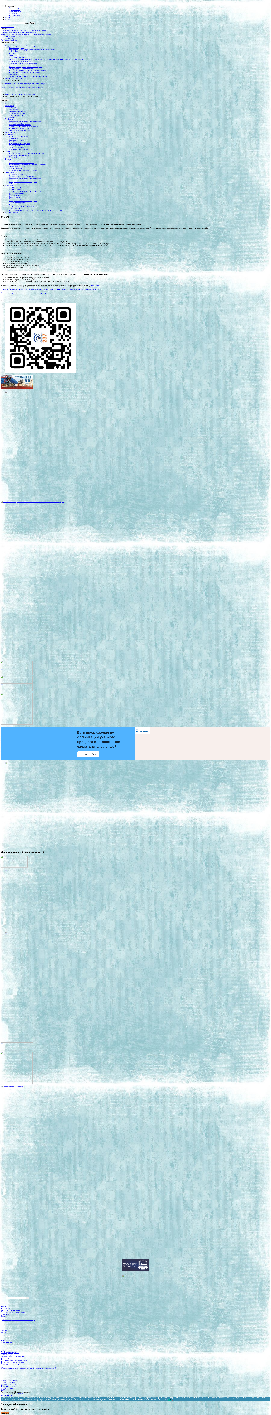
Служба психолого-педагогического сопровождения (28, 142)
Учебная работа (10, 119)
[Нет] (172, 1400)
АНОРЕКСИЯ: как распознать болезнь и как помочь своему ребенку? (26, 34)
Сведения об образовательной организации (21, 46)
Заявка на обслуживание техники (21, 163)
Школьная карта (15, 195)
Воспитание (9, 134)
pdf (91, 286)
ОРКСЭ (12, 204)
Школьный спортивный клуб (19, 155)
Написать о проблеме (88, 754)
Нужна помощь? (15, 146)
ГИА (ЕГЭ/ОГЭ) (9, 1386)
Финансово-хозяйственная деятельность (23, 63)
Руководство (13, 55)
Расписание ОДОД (9, 1384)
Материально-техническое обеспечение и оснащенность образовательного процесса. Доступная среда (46, 59)
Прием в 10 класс (15, 189)
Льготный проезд (15, 208)
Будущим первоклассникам (12, 1351)
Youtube (3, 1332)
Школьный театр (15, 157)
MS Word (95, 286)
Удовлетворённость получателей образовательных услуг (29, 76)
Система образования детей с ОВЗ (21, 128)
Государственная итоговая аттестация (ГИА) (25, 121)
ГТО (11, 184)
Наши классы (14, 108)
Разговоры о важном (16, 140)
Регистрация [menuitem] (9, 19)
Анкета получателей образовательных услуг (18, 1320)
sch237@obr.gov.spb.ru (27, 94)
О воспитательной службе (18, 136)
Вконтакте (4, 1330)
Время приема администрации (14, 1312)
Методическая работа (17, 166)
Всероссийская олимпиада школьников (23, 127)
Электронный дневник (17, 199)
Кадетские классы (11, 212)
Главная (8, 104)
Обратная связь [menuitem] (14, 15)
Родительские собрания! (9, 40)
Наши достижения (16, 115)
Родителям (9, 185)
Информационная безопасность (14, 1356)
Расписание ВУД (8, 1382)
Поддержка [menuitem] (13, 13)
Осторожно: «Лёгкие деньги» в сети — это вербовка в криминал (24, 30)
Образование (14, 53)
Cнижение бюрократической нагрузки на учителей (27, 165)
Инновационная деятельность (20, 123)
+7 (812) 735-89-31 (11, 94)
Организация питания (17, 193)
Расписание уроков (16, 174)
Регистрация (7, 1342)
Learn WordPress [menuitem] (15, 12)
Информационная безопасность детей (23, 170)
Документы (13, 51)
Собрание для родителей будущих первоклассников (19, 32)
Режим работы (14, 197)
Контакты (6, 1308)
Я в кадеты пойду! (7, 38)
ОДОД (7, 151)
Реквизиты (13, 74)
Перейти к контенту (8, 27)
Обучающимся (10, 172)
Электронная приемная (17, 203)
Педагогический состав (17, 57)
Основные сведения (16, 48)
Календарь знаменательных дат (20, 149)
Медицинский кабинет (17, 111)
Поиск (27, 23)
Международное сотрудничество (21, 69)
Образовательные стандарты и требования (24, 72)
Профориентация (11, 132)
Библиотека (13, 109)
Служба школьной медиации (19, 144)
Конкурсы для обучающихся (19, 130)
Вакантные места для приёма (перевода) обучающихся (29, 65)
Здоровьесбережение (16, 147)
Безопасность (14, 180)
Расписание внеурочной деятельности (23, 176)
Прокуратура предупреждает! (11, 36)
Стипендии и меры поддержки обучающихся (25, 67)
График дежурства (16, 168)
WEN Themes (22, 1394)
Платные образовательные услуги (21, 61)
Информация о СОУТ (17, 113)
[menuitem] (137, 6)
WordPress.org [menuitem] (14, 8)
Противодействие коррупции (15, 78)
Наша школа (9, 106)
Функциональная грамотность (20, 125)
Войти (3, 1340)
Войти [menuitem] (7, 17)
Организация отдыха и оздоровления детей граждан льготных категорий (35, 210)
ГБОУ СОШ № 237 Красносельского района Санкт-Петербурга (23, 87)
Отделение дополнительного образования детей (26, 153)
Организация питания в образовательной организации (29, 70)
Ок (170, 1400)
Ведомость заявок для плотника (20, 161)
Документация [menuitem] (14, 10)
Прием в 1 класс (15, 187)
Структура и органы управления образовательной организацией (32, 50)
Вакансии (12, 117)
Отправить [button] (5, 1413)
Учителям (8, 159)
